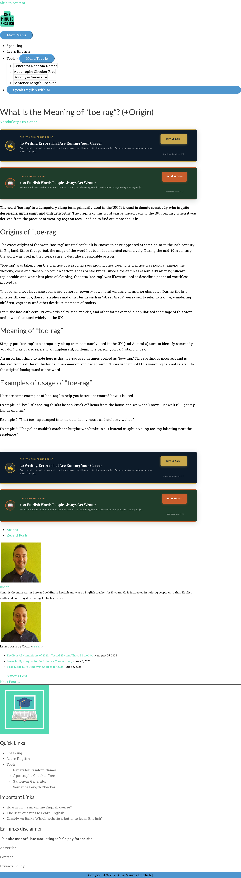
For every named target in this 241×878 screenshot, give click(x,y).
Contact (6, 857)
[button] (124, 90)
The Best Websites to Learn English (35, 813)
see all (37, 646)
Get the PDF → (174, 176)
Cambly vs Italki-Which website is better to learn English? (55, 818)
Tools (11, 58)
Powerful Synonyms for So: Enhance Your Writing (39, 661)
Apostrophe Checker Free (34, 71)
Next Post (10, 681)
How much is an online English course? (39, 807)
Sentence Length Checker (35, 83)
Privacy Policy (12, 866)
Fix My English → (174, 139)
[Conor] (20, 581)
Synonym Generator (30, 77)
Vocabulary (9, 121)
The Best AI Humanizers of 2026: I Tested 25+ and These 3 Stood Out (51, 655)
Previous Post (13, 676)
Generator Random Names (35, 65)
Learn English (18, 51)
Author (12, 529)
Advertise (8, 847)
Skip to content (12, 2)
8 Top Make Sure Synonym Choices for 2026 (35, 666)
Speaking (14, 45)
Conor (4, 587)
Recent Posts (17, 535)
